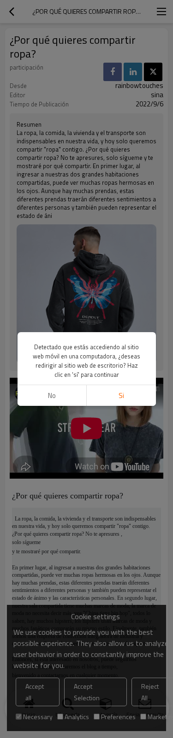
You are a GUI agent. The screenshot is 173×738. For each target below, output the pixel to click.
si (121, 395)
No (52, 395)
